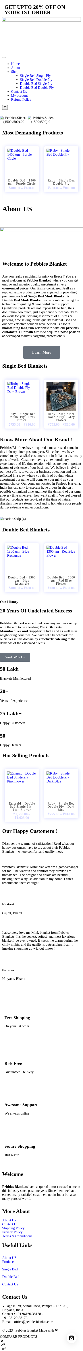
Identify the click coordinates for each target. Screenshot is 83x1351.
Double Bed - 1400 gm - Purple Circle (22, 182)
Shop (14, 72)
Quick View (22, 166)
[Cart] (72, 1338)
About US (9, 1258)
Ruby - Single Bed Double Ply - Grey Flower (61, 417)
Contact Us (19, 91)
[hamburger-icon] (4, 57)
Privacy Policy (12, 1232)
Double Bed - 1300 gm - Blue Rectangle (22, 580)
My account (19, 95)
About (15, 68)
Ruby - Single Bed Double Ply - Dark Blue (61, 806)
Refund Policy (21, 99)
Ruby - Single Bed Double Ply (61, 182)
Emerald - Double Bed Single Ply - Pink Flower (22, 806)
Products (8, 1262)
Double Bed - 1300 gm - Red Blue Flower (61, 580)
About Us (9, 1220)
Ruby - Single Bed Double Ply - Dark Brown (21, 417)
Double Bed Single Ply (36, 83)
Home (15, 64)
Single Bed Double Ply (36, 79)
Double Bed (10, 1277)
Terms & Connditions (17, 1236)
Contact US (10, 1224)
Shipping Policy (13, 1228)
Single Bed (10, 1269)
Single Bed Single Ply (35, 75)
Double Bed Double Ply (37, 87)
